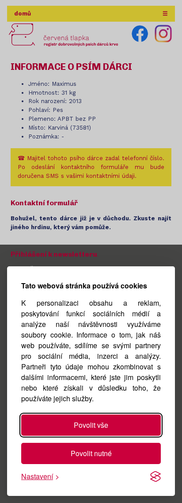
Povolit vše (91, 425)
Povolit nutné (91, 453)
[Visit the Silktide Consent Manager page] (155, 476)
